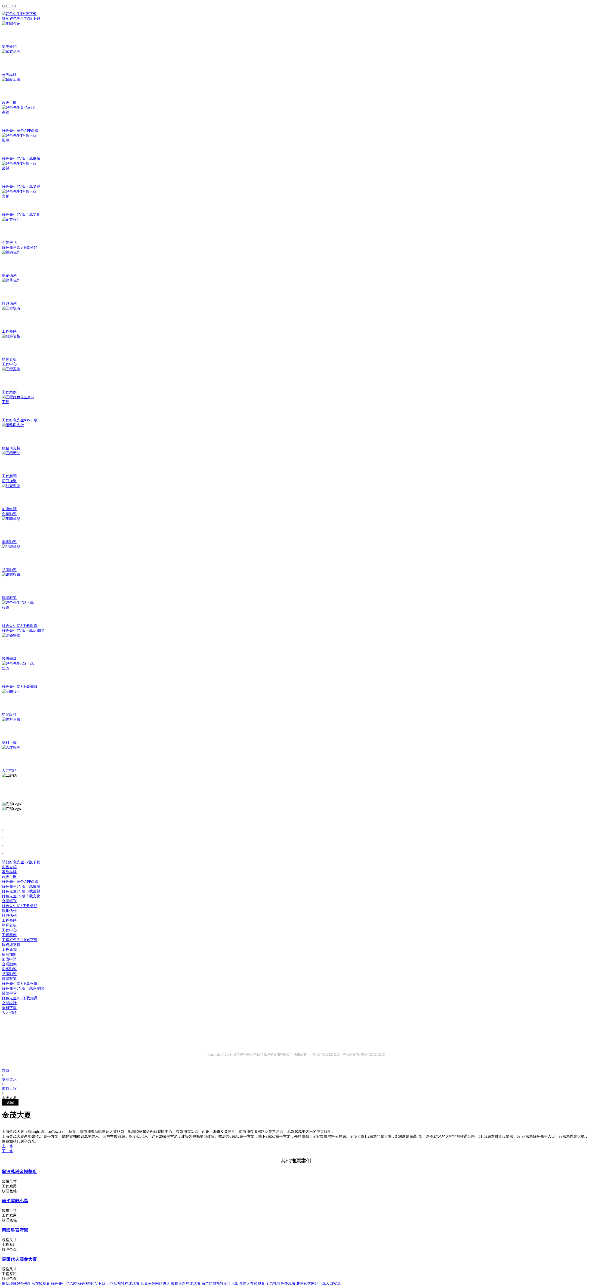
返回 (10, 1102)
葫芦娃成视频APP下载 (219, 1283)
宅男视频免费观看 (280, 1283)
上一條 (7, 1146)
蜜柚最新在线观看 (185, 1283)
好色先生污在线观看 (33, 1283)
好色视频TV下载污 (93, 1283)
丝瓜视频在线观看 (124, 1283)
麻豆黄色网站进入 (155, 1283)
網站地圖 (9, 1283)
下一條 (7, 1151)
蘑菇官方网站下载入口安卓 (318, 1283)
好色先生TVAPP (64, 1283)
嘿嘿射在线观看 (252, 1283)
